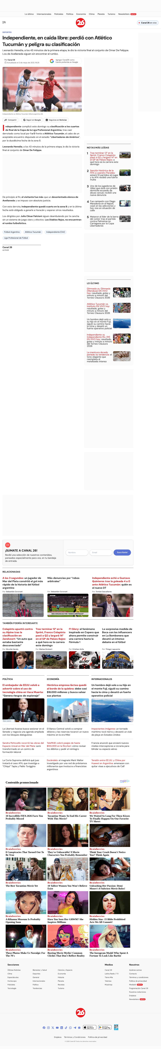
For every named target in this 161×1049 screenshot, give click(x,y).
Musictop (108, 984)
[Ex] (53, 1027)
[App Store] (89, 1027)
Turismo (61, 988)
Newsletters (137, 999)
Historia (61, 977)
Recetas (61, 984)
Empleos (132, 995)
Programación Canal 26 (138, 988)
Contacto (133, 974)
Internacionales (101, 679)
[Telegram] (75, 1027)
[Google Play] (105, 1027)
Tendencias (37, 988)
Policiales (11, 984)
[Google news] (79, 1027)
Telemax (108, 981)
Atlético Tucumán (33, 232)
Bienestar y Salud (40, 970)
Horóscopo (12, 981)
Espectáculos (13, 977)
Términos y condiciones (138, 977)
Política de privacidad (138, 981)
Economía (53, 679)
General (36, 977)
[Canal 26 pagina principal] (80, 26)
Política (8, 679)
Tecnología (12, 988)
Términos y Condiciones (75, 1037)
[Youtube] (57, 1027)
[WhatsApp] (70, 1027)
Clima (10, 974)
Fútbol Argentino (12, 232)
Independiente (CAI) (55, 232)
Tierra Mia (109, 977)
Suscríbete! (122, 552)
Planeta (61, 981)
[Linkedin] (61, 1027)
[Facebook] (44, 1027)
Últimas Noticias (14, 970)
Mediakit (135, 984)
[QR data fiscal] (116, 1029)
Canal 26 (11, 60)
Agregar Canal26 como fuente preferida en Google (67, 61)
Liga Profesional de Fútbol (16, 238)
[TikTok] (66, 1027)
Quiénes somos (135, 970)
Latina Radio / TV (111, 974)
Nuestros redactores (137, 992)
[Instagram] (48, 1027)
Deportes (7, 32)
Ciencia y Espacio (65, 970)
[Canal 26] (80, 1013)
